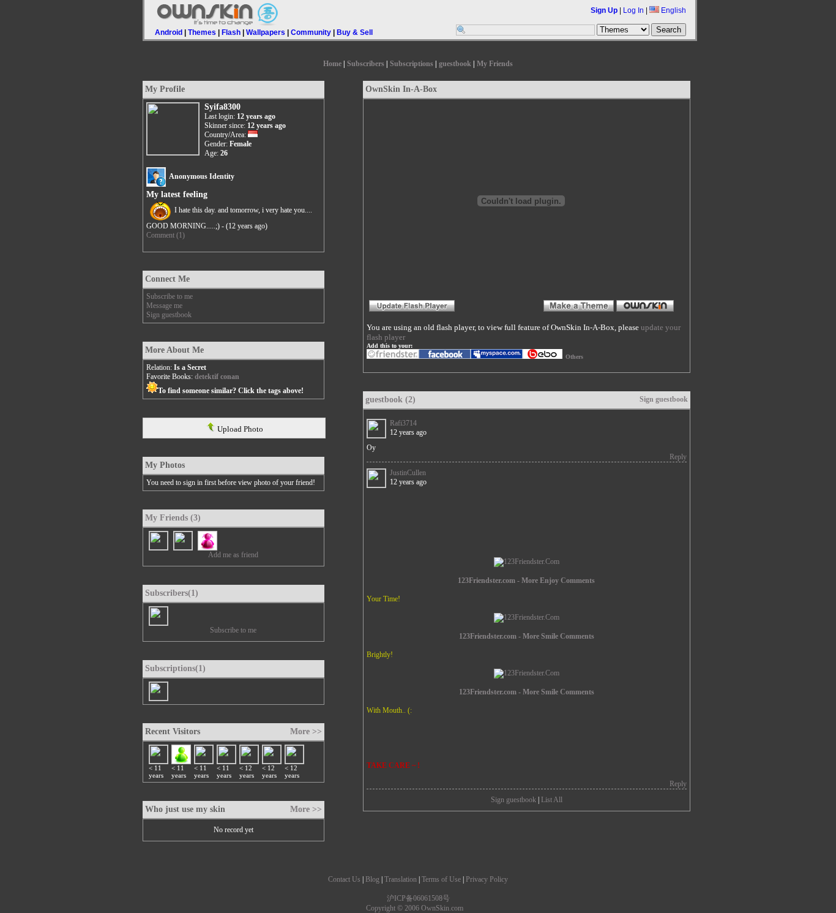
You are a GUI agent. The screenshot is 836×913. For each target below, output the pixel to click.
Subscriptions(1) (175, 668)
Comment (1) (165, 235)
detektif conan (217, 376)
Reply (678, 457)
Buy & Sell (355, 32)
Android (168, 32)
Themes (202, 32)
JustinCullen (408, 472)
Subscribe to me (169, 296)
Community (311, 32)
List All (551, 799)
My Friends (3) (173, 517)
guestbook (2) (390, 399)
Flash (231, 32)
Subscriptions (411, 63)
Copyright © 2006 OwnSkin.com (414, 908)
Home (332, 63)
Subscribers (365, 63)
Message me (164, 305)
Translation (400, 879)
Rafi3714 (403, 423)
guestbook (455, 63)
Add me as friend (233, 554)
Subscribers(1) (171, 593)
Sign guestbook (169, 314)
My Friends (495, 63)
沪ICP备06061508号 (418, 898)
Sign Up (604, 10)
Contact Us (344, 879)
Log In (633, 10)
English (672, 10)
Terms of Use (441, 879)
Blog (372, 879)
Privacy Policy (487, 879)
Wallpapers (265, 32)
